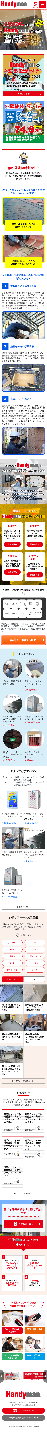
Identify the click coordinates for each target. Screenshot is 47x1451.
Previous (2, 1376)
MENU (42, 6)
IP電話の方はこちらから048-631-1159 (23, 1418)
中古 (35, 942)
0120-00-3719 (26, 1410)
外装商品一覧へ (23, 907)
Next (45, 1376)
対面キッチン (12, 970)
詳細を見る (12, 544)
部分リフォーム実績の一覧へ (23, 1081)
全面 (35, 949)
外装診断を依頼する (24, 640)
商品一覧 (35, 7)
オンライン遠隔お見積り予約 (12, 1356)
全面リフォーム (34, 956)
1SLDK (12, 963)
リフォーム (12, 942)
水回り (12, 956)
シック (34, 970)
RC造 (12, 949)
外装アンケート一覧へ (23, 1193)
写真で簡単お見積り (34, 1330)
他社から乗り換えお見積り (12, 1330)
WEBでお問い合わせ (34, 1356)
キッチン (34, 963)
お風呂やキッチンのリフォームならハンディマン (14, 4)
